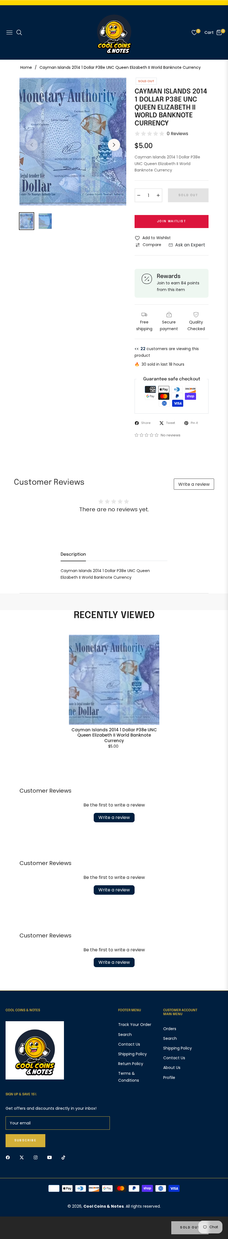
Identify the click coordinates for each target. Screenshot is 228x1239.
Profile (169, 1077)
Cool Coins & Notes (103, 1206)
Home (26, 67)
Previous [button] (32, 145)
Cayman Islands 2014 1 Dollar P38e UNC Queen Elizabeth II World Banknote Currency (114, 735)
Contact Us (129, 1044)
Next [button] (114, 145)
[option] (72, 142)
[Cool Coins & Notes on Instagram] (37, 1157)
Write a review (194, 484)
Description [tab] (73, 554)
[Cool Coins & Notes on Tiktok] (64, 1157)
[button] (147, 435)
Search (125, 1034)
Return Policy (130, 1063)
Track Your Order (134, 1024)
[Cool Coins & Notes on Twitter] (23, 1157)
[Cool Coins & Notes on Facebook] (9, 1157)
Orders (169, 1028)
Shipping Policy (132, 1054)
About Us (171, 1067)
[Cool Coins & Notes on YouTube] (50, 1157)
